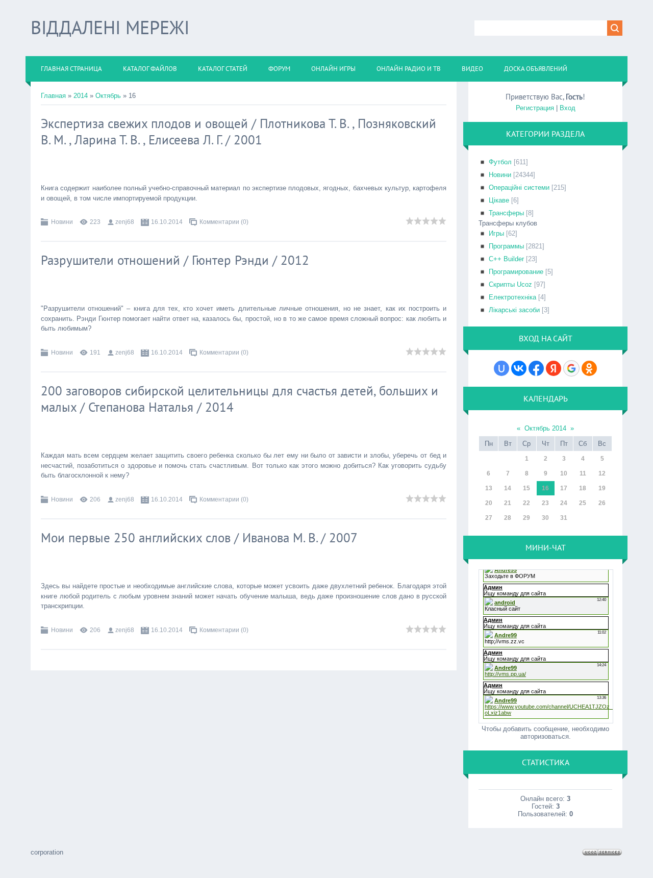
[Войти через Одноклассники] (589, 368)
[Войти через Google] (571, 368)
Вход (567, 108)
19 (602, 488)
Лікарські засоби (514, 310)
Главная (53, 95)
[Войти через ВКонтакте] (518, 368)
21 (507, 503)
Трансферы (506, 213)
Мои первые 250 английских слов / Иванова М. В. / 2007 (199, 538)
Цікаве (499, 200)
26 (602, 503)
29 (526, 517)
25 (582, 503)
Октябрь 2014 (545, 428)
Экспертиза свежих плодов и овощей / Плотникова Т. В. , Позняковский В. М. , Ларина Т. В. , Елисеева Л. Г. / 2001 (238, 131)
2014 (80, 95)
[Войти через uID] (501, 368)
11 (583, 473)
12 (602, 473)
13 (488, 488)
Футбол (500, 162)
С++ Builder (506, 259)
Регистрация (535, 108)
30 (545, 517)
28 (507, 517)
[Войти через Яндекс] (553, 368)
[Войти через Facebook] (536, 368)
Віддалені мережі (110, 27)
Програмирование (516, 271)
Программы (506, 246)
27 (488, 517)
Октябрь (108, 95)
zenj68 (124, 221)
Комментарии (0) (223, 221)
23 (545, 503)
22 (526, 503)
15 (526, 488)
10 (563, 473)
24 (563, 503)
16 (545, 488)
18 (582, 488)
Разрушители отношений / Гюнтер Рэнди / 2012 (175, 260)
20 (488, 503)
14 (507, 488)
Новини (62, 221)
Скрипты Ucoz (510, 284)
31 (563, 517)
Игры (496, 233)
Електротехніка (512, 297)
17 (563, 488)
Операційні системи (519, 187)
